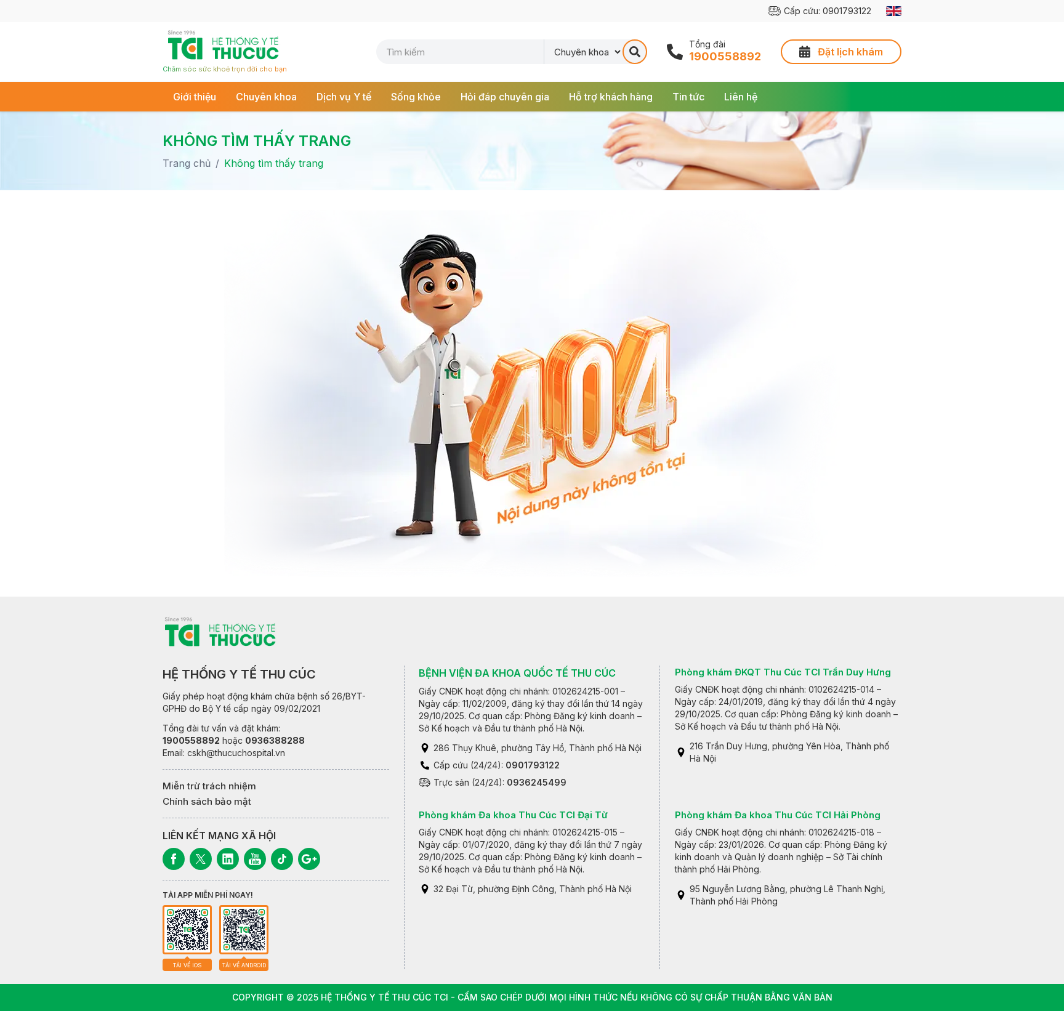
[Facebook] (174, 859)
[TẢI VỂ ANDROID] (243, 929)
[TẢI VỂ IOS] (187, 929)
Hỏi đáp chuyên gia (505, 97)
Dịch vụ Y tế (343, 97)
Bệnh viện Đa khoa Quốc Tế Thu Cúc (517, 673)
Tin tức (688, 97)
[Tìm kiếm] (635, 51)
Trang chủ (187, 163)
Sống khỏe (416, 97)
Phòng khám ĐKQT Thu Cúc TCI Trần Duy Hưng (783, 672)
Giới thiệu (194, 97)
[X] (201, 859)
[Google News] (309, 859)
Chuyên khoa (266, 97)
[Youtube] (255, 859)
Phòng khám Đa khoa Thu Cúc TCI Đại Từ (513, 815)
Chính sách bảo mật (207, 801)
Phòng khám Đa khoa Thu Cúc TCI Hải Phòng (778, 815)
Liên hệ (740, 97)
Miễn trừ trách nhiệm (209, 786)
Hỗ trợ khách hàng (611, 97)
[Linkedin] (228, 859)
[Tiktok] (282, 859)
